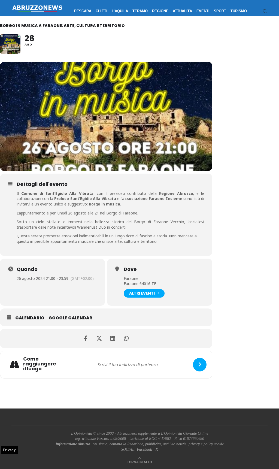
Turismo (239, 11)
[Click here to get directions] (200, 364)
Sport (220, 11)
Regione (160, 11)
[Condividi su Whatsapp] (126, 338)
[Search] (265, 11)
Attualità (182, 11)
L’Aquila (120, 11)
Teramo (140, 11)
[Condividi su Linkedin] (113, 338)
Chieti (101, 11)
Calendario (29, 318)
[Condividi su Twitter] (99, 338)
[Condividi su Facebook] (85, 338)
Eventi (203, 11)
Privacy (9, 450)
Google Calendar (70, 318)
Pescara (82, 11)
